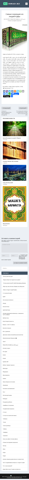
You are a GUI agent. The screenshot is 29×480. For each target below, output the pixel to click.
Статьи (4, 412)
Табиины (5, 418)
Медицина (5, 371)
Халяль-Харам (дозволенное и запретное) (13, 459)
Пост (4, 392)
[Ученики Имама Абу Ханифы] (14, 150)
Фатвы (4, 445)
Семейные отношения (8, 405)
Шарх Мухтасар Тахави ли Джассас (12, 469)
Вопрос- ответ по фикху (9, 324)
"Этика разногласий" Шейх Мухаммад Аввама (14, 283)
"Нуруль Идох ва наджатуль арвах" (12, 279)
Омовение (5, 385)
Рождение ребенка (7, 402)
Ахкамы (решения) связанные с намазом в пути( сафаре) (13, 314)
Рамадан (5, 398)
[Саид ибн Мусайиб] (14, 173)
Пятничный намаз (7, 395)
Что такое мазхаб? (7, 466)
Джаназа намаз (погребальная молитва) (13, 334)
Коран (4, 358)
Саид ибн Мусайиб (8, 182)
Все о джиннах (6, 331)
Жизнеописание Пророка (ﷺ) (10, 338)
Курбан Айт (5, 361)
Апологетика (6, 306)
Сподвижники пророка (8, 408)
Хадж (4, 452)
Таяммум (5, 432)
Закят (4, 341)
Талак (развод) (6, 425)
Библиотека (6, 318)
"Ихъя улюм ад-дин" (8, 276)
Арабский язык (6, 310)
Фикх (4, 449)
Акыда (4, 303)
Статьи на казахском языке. (10, 415)
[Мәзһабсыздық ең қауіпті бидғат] (14, 128)
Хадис (4, 455)
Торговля (5, 435)
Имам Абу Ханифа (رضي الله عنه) (18, 19)
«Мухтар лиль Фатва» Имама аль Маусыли (13, 286)
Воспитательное (7, 328)
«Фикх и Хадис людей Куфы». (10, 289)
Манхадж (5, 368)
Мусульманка (6, 375)
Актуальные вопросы (8, 300)
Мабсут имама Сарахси (8, 365)
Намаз (4, 378)
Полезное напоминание (9, 388)
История (5, 351)
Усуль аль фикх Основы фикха (10, 439)
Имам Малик (6, 223)
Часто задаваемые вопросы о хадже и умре (14, 462)
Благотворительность (8, 321)
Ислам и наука (6, 348)
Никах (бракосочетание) (9, 381)
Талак (4, 422)
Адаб (4, 296)
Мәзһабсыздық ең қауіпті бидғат (12, 138)
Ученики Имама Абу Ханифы (10, 161)
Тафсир (5, 429)
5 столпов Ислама (7, 293)
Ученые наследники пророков (14, 20)
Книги (4, 355)
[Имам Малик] (14, 204)
